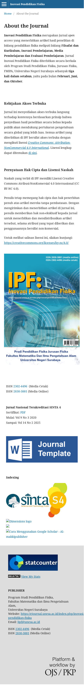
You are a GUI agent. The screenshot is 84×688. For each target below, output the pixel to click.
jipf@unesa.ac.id (28, 622)
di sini (32, 153)
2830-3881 (20, 391)
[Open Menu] (4, 4)
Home (8, 13)
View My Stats (30, 576)
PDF (23, 412)
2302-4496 (20, 386)
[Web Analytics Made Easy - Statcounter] (14, 576)
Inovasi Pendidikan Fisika (27, 4)
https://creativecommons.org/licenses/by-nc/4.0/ (36, 243)
